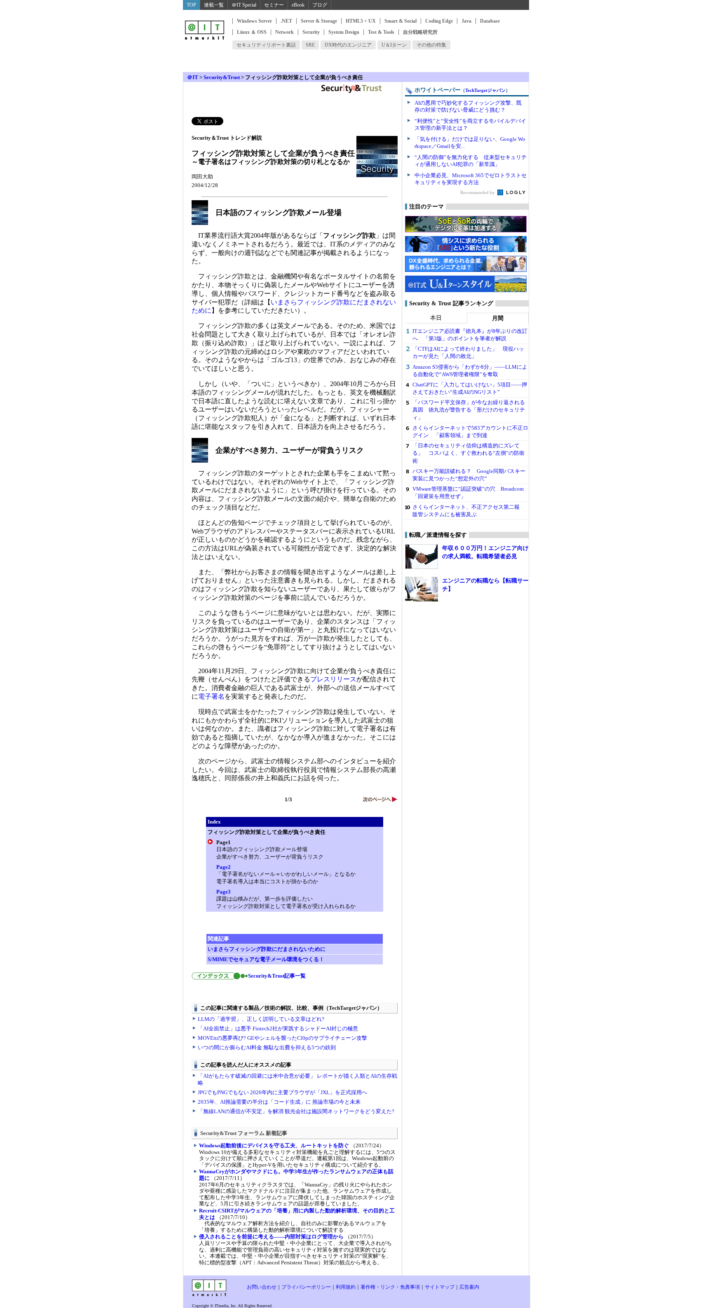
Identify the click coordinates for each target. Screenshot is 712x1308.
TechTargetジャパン (485, 90)
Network (284, 32)
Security (311, 32)
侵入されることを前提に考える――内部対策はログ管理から (271, 1236)
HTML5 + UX (361, 21)
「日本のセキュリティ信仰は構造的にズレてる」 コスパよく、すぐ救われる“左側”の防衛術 (468, 452)
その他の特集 (431, 45)
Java (466, 21)
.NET (286, 21)
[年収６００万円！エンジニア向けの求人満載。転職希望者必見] (421, 556)
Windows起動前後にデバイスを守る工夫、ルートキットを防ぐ (274, 1145)
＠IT (192, 77)
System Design (343, 32)
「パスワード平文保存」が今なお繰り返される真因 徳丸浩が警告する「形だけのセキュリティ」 (468, 409)
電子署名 (211, 696)
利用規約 (346, 1287)
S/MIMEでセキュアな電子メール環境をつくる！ (266, 959)
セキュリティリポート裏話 (266, 45)
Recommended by (478, 192)
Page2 (223, 867)
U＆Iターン (394, 45)
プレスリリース (333, 679)
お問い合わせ (261, 1287)
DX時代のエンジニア (348, 45)
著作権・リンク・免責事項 (390, 1287)
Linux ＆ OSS (252, 32)
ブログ (319, 5)
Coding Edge (439, 21)
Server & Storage (319, 21)
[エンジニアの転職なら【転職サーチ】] (421, 589)
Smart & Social (400, 21)
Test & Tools (381, 32)
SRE (310, 45)
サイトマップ (439, 1287)
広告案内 (469, 1287)
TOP (191, 5)
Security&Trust (222, 77)
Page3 (223, 892)
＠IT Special (244, 5)
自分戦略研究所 (420, 32)
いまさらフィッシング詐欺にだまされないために (267, 949)
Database (490, 21)
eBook (298, 5)
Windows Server (254, 21)
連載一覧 (214, 5)
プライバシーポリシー (306, 1287)
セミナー (274, 5)
